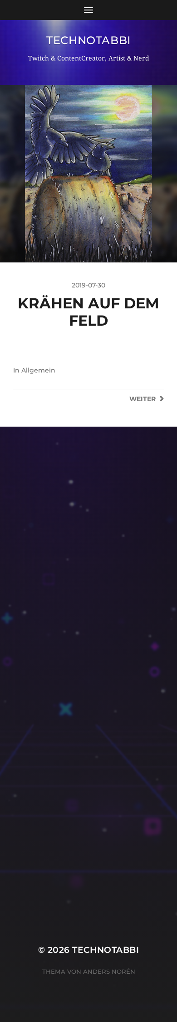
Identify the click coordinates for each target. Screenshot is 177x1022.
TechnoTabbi (88, 40)
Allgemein (38, 370)
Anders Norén (109, 971)
